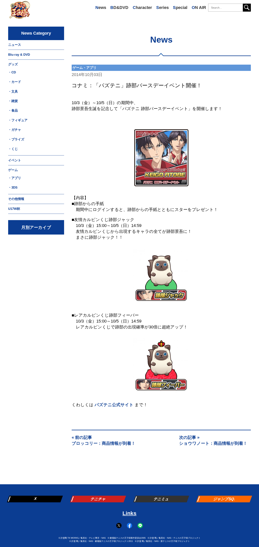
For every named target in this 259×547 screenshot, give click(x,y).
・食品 (13, 110)
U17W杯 (14, 209)
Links (129, 513)
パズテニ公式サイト (114, 404)
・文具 (13, 91)
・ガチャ (14, 130)
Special (180, 7)
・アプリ (14, 178)
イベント (14, 160)
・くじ (13, 149)
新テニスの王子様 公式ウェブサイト (19, 11)
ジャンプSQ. (224, 499)
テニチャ (98, 499)
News (100, 7)
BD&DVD (119, 7)
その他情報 (16, 199)
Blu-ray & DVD (19, 54)
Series (162, 7)
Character (142, 7)
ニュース (14, 45)
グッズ (13, 64)
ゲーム (13, 170)
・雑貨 (13, 101)
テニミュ (161, 499)
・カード (14, 82)
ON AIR (199, 7)
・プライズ (16, 139)
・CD (12, 72)
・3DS (12, 187)
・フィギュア (17, 120)
